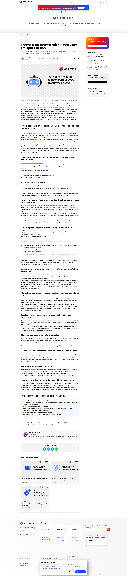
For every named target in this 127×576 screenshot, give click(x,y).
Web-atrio (105, 574)
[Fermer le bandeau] (87, 8)
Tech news (30, 35)
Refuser (71, 571)
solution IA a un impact (35, 139)
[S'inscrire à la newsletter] (108, 529)
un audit (25, 175)
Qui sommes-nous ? (75, 2)
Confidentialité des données (27, 556)
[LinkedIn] (103, 2)
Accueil (41, 2)
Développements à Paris (49, 556)
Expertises (61, 2)
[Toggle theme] (106, 2)
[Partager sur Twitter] (75, 58)
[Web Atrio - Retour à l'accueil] (25, 2)
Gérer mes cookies (24, 565)
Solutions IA (54, 2)
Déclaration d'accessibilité (26, 561)
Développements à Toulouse (50, 558)
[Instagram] (101, 2)
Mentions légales (24, 558)
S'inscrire (97, 46)
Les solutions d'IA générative (63, 207)
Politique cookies (24, 563)
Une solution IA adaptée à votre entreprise (32, 163)
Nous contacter (97, 82)
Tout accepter (80, 571)
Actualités (22, 35)
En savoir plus (56, 568)
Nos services (47, 2)
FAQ (21, 568)
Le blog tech (85, 2)
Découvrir (81, 7)
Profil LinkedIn (47, 539)
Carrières (67, 2)
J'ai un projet (94, 2)
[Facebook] (23, 534)
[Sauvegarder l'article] (78, 58)
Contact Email (102, 544)
